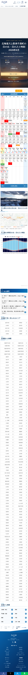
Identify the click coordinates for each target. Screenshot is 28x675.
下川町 (20, 495)
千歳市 (7, 387)
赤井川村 (7, 331)
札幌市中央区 (7, 343)
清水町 (20, 497)
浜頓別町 (21, 528)
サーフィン (7, 659)
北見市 (7, 365)
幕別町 (20, 509)
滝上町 (7, 553)
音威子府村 (20, 506)
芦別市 (7, 376)
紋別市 (20, 379)
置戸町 (7, 547)
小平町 (7, 517)
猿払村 (7, 528)
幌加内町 (7, 481)
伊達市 (7, 398)
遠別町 (7, 522)
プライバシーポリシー (21, 665)
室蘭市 (20, 359)
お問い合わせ (20, 659)
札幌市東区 (7, 345)
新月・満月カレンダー (21, 654)
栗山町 (20, 467)
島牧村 (7, 428)
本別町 (7, 514)
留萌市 (7, 370)
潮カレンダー (7, 651)
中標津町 (21, 597)
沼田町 (20, 478)
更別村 (20, 578)
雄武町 (20, 555)
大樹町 (7, 580)
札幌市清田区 (21, 354)
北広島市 (21, 398)
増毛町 (20, 514)
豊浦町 (7, 442)
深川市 (7, 392)
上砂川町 (21, 459)
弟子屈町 (21, 591)
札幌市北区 (20, 343)
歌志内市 (21, 390)
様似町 (7, 567)
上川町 (7, 489)
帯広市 (20, 362)
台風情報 (7, 654)
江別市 (20, 376)
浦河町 (20, 564)
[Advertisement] (14, 23)
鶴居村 (7, 594)
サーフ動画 (7, 665)
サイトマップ (20, 663)
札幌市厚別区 (21, 351)
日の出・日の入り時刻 (9, 6)
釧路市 (7, 362)
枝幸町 (20, 531)
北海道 (16, 6)
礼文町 (7, 533)
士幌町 (7, 572)
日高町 (7, 561)
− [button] (2, 217)
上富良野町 (7, 461)
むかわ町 (21, 503)
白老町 (20, 558)
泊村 (7, 448)
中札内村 (7, 578)
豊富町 (7, 525)
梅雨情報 (20, 647)
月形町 (7, 470)
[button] (7, 609)
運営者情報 (21, 661)
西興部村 (7, 555)
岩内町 (20, 445)
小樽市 (20, 356)
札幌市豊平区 (7, 348)
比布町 (7, 325)
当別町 (7, 403)
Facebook (3, 674)
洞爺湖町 (21, 442)
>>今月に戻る (14, 185)
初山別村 (21, 520)
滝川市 (20, 387)
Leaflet (22, 225)
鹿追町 (7, 575)
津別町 (7, 539)
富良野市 (21, 392)
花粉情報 (20, 649)
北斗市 (20, 401)
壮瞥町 (7, 558)
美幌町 (20, 536)
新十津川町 (7, 473)
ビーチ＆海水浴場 (7, 663)
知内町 (7, 409)
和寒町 (20, 492)
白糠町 (20, 594)
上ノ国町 (7, 420)
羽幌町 (7, 520)
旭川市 (7, 359)
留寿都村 (7, 437)
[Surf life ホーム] (4, 2)
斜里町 (7, 542)
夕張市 (20, 365)
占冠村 (7, 500)
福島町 (20, 406)
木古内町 (21, 409)
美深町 (7, 506)
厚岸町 (7, 589)
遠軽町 (7, 550)
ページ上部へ (24, 627)
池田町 (7, 511)
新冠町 (7, 564)
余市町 (20, 453)
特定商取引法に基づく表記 (21, 667)
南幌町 (20, 456)
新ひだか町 (7, 569)
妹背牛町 (7, 322)
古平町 (20, 450)
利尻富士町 (7, 536)
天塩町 (20, 522)
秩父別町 (7, 475)
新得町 (7, 497)
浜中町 (20, 589)
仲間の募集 (7, 667)
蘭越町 (20, 431)
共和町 (7, 445)
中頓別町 (21, 328)
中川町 (7, 509)
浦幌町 (7, 586)
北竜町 (7, 478)
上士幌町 (21, 572)
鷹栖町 (20, 481)
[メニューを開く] (25, 2)
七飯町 (7, 412)
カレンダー (19, 90)
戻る (3, 94)
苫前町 (7, 333)
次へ (25, 94)
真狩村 (20, 325)
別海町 (7, 597)
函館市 (7, 356)
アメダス (20, 651)
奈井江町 (7, 328)
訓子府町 (21, 544)
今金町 (7, 426)
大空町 (20, 539)
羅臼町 (20, 600)
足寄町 (7, 583)
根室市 (20, 384)
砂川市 (7, 390)
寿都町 (20, 428)
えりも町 (21, 567)
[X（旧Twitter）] (12, 642)
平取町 (20, 561)
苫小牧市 (21, 370)
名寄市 (20, 381)
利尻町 (20, 533)
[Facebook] (15, 642)
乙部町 (7, 423)
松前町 (7, 406)
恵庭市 (20, 395)
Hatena (17, 674)
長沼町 (7, 467)
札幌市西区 (7, 351)
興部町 (20, 553)
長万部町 (7, 417)
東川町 (20, 489)
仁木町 (7, 453)
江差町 (20, 417)
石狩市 (7, 401)
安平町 (7, 503)
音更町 (20, 569)
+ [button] (2, 215)
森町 (7, 415)
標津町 (7, 600)
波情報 (7, 661)
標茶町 (7, 591)
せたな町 (21, 426)
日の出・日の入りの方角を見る (13, 77)
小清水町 (7, 544)
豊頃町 (20, 511)
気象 (7, 647)
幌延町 (20, 525)
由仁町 (20, 464)
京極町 (20, 333)
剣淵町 (20, 331)
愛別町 (20, 486)
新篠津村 (21, 403)
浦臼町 (20, 470)
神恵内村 (21, 448)
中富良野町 (20, 461)
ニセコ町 (7, 434)
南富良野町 (7, 464)
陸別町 (20, 583)
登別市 (7, 395)
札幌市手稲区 (7, 354)
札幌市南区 (20, 348)
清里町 (20, 542)
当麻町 (20, 484)
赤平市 (7, 379)
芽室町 (20, 575)
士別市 (7, 381)
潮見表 (7, 649)
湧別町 (20, 550)
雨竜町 (20, 322)
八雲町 (20, 415)
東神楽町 (7, 484)
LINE (24, 674)
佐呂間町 (21, 547)
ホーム (2, 6)
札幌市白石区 (21, 345)
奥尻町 (20, 423)
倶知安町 (21, 439)
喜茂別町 (21, 437)
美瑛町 (7, 492)
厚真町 (20, 500)
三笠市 (7, 384)
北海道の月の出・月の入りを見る (13, 81)
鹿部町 (20, 412)
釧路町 (20, 586)
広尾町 (20, 580)
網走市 (20, 367)
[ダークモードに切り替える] (19, 2)
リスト (25, 90)
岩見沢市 (7, 367)
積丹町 (7, 450)
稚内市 (7, 373)
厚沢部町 (21, 420)
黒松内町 (7, 431)
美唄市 (20, 373)
